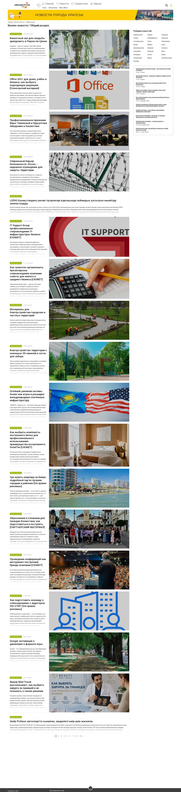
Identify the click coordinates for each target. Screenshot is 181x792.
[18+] (22, 5)
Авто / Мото (63, 7)
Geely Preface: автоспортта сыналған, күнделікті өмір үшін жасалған (51, 721)
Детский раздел (166, 58)
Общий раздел (138, 34)
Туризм (135, 38)
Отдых (149, 41)
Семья (163, 54)
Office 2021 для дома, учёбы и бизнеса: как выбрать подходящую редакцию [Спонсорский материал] (28, 84)
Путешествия (137, 58)
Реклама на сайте (13, 791)
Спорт (163, 44)
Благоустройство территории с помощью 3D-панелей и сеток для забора (28, 353)
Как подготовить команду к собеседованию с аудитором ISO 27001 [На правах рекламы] (27, 605)
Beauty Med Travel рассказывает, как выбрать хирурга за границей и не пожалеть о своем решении (27, 686)
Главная (49, 3)
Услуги (149, 54)
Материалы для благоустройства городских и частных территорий (27, 312)
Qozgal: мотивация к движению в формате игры (26, 643)
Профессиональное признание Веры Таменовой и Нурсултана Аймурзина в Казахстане (28, 123)
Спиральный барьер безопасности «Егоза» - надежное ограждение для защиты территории (26, 166)
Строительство (138, 41)
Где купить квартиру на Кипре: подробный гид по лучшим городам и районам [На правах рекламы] (28, 482)
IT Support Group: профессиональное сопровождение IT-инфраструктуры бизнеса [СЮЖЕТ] (25, 231)
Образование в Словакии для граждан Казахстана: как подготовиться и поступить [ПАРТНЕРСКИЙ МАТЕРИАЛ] (27, 523)
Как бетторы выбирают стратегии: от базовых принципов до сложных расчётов (150, 116)
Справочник (81, 3)
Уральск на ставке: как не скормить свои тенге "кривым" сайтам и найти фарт (150, 90)
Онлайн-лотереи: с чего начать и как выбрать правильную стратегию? (150, 110)
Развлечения (165, 41)
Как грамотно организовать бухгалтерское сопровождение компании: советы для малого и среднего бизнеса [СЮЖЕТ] (26, 273)
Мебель (149, 44)
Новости (64, 3)
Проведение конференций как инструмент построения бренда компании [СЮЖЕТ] (28, 562)
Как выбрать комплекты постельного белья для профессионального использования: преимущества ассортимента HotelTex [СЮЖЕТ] (27, 440)
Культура (164, 48)
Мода (163, 51)
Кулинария (136, 54)
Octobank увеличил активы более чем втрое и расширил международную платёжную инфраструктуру (27, 396)
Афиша (97, 3)
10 (80, 736)
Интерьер (150, 51)
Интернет (150, 48)
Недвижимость (152, 38)
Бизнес (135, 44)
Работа (149, 58)
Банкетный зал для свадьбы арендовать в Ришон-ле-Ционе (28, 40)
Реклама (136, 61)
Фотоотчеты (53, 7)
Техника (149, 34)
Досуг (44, 7)
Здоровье (164, 34)
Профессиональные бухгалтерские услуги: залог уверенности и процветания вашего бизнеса (151, 105)
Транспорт (164, 38)
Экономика (137, 51)
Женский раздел (138, 48)
